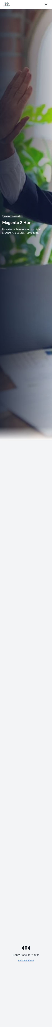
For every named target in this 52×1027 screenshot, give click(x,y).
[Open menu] (46, 4)
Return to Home (26, 960)
